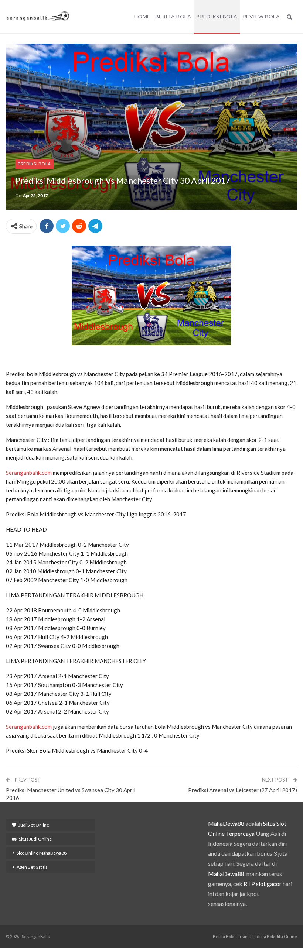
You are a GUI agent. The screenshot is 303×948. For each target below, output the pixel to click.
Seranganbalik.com (29, 472)
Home (142, 16)
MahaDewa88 (226, 823)
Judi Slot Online (33, 825)
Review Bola (261, 16)
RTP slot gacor (263, 883)
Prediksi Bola (217, 16)
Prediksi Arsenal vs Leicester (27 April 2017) (242, 790)
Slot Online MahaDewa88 (42, 853)
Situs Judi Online (35, 839)
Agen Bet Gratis (32, 867)
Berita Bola (173, 16)
